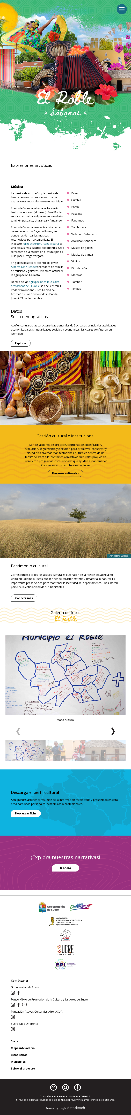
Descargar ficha (26, 813)
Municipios (18, 1062)
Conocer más (24, 598)
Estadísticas (19, 1055)
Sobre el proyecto (23, 1068)
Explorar (20, 343)
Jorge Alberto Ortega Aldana (41, 244)
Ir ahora (65, 868)
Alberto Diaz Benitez (24, 267)
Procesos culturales (65, 473)
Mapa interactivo (23, 1048)
